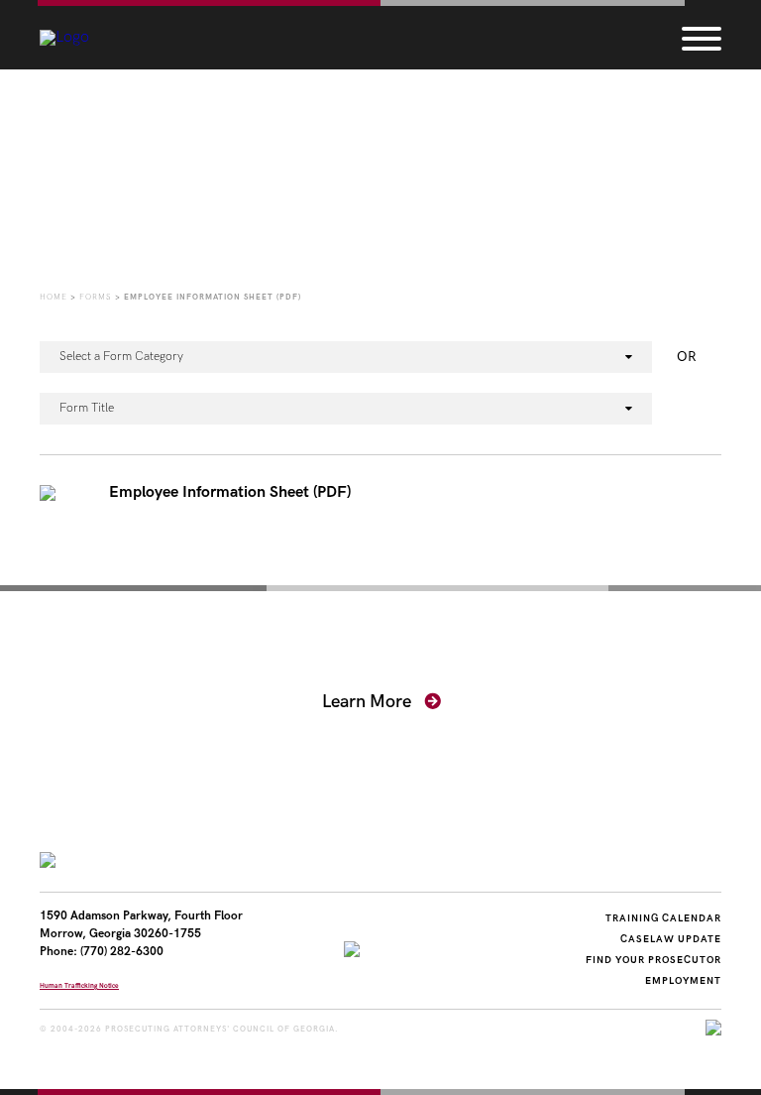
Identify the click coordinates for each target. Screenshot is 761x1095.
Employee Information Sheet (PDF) (230, 493)
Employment (683, 981)
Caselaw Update (670, 939)
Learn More (368, 701)
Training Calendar (663, 918)
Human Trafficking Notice (79, 986)
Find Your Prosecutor (653, 960)
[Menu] (701, 38)
